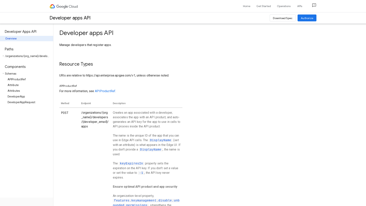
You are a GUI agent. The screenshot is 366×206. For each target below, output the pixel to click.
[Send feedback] (311, 6)
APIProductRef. (105, 91)
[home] (64, 6)
